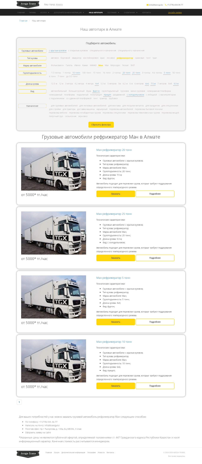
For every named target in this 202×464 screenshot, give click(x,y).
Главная (21, 12)
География (112, 12)
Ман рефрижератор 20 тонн (114, 150)
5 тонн (167, 72)
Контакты (146, 12)
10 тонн (76, 72)
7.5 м (153, 83)
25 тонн (136, 72)
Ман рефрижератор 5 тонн (113, 277)
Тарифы (32, 12)
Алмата (59, 4)
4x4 (97, 83)
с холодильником (135, 94)
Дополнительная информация (68, 12)
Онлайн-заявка (175, 12)
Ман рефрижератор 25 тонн (114, 214)
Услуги (43, 12)
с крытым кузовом (57, 50)
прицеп (107, 94)
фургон (96, 91)
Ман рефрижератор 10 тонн (114, 341)
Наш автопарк (96, 12)
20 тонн (126, 72)
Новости (101, 452)
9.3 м (176, 83)
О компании (129, 12)
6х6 (147, 83)
